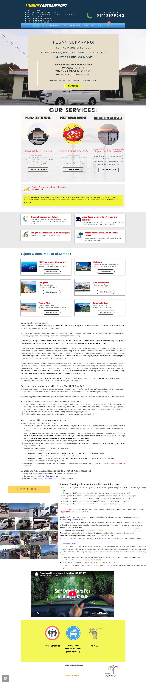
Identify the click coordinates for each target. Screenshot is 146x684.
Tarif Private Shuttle (94, 560)
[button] (106, 271)
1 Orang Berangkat (52, 645)
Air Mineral (95, 645)
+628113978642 (53, 479)
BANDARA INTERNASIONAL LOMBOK (42, 12)
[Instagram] (109, 21)
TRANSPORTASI (32, 10)
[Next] (135, 67)
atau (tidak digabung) (73, 648)
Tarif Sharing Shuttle (95, 530)
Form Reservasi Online (49, 476)
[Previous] (11, 67)
